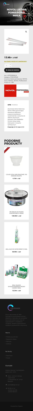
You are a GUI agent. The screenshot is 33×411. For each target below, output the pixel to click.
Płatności (8, 341)
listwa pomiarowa (16, 79)
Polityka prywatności (12, 337)
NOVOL (25, 79)
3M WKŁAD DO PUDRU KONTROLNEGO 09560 (17, 212)
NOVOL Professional (20, 81)
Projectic (20, 406)
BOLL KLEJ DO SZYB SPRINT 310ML (16, 249)
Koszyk (8, 358)
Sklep (17, 20)
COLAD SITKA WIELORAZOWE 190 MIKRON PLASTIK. (16, 175)
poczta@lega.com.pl (13, 384)
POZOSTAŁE (14, 77)
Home (12, 20)
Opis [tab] (9, 105)
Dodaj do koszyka (13, 70)
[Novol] (10, 91)
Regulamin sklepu (11, 339)
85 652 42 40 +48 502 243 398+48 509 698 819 (12, 390)
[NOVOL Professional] (23, 91)
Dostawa (8, 343)
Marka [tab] (15, 105)
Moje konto (9, 355)
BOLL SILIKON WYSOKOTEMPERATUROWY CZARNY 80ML (16, 286)
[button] (26, 31)
